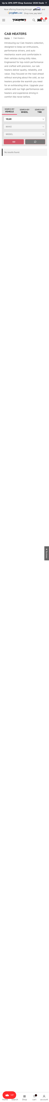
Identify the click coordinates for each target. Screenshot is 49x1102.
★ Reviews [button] (46, 553)
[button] (39, 20)
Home (7, 38)
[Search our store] (34, 20)
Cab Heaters (18, 38)
